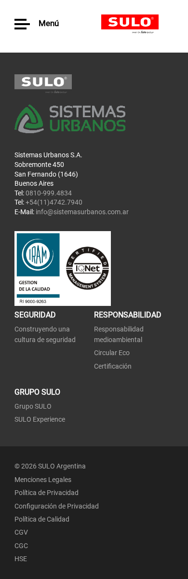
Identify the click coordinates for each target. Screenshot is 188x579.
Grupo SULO (33, 406)
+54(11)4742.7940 (54, 202)
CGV (21, 532)
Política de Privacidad (46, 492)
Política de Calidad (41, 519)
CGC (21, 546)
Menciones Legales (42, 479)
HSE (20, 559)
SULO (137, 24)
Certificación (113, 366)
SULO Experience (39, 419)
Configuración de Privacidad (56, 506)
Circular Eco (112, 353)
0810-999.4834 (49, 193)
